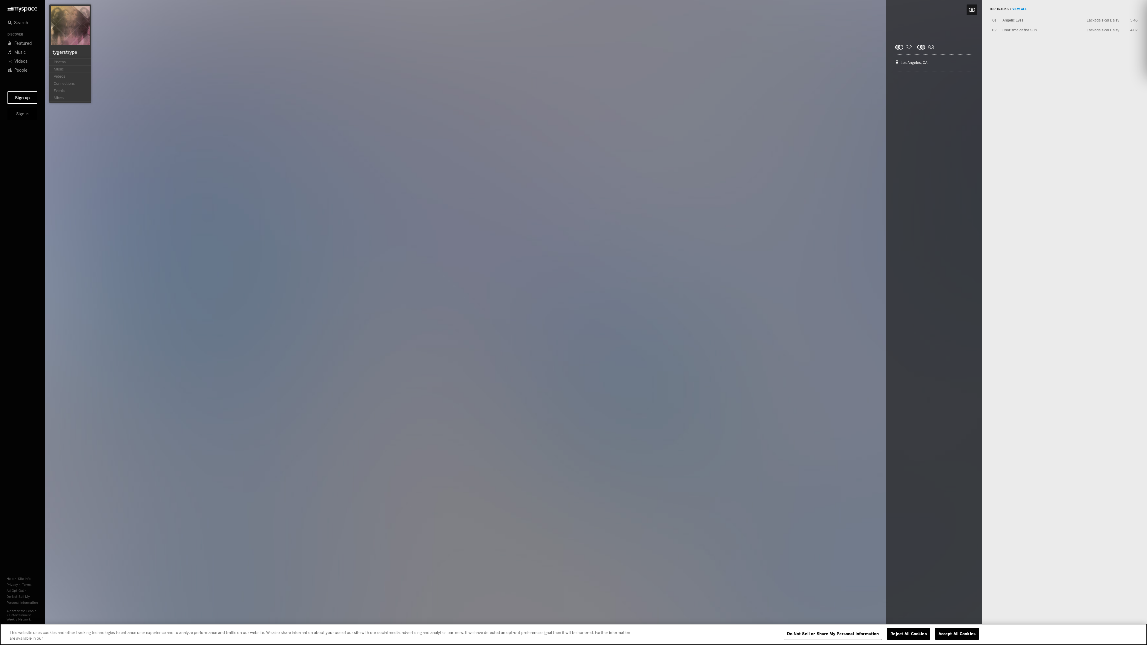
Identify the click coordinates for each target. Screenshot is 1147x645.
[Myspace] (22, 7)
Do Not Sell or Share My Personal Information (833, 633)
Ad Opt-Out (15, 590)
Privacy (12, 584)
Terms (27, 584)
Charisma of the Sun (1019, 30)
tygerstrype (65, 52)
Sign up (22, 97)
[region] (573, 634)
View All (1019, 9)
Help (10, 578)
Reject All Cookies (908, 633)
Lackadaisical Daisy (1103, 20)
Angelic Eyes (1012, 20)
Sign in (22, 113)
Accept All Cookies (957, 633)
